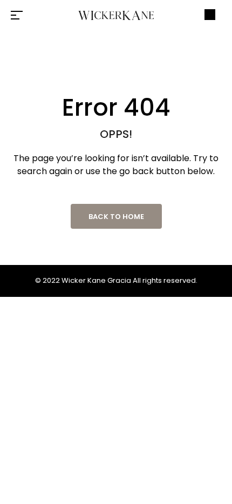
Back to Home (116, 216)
